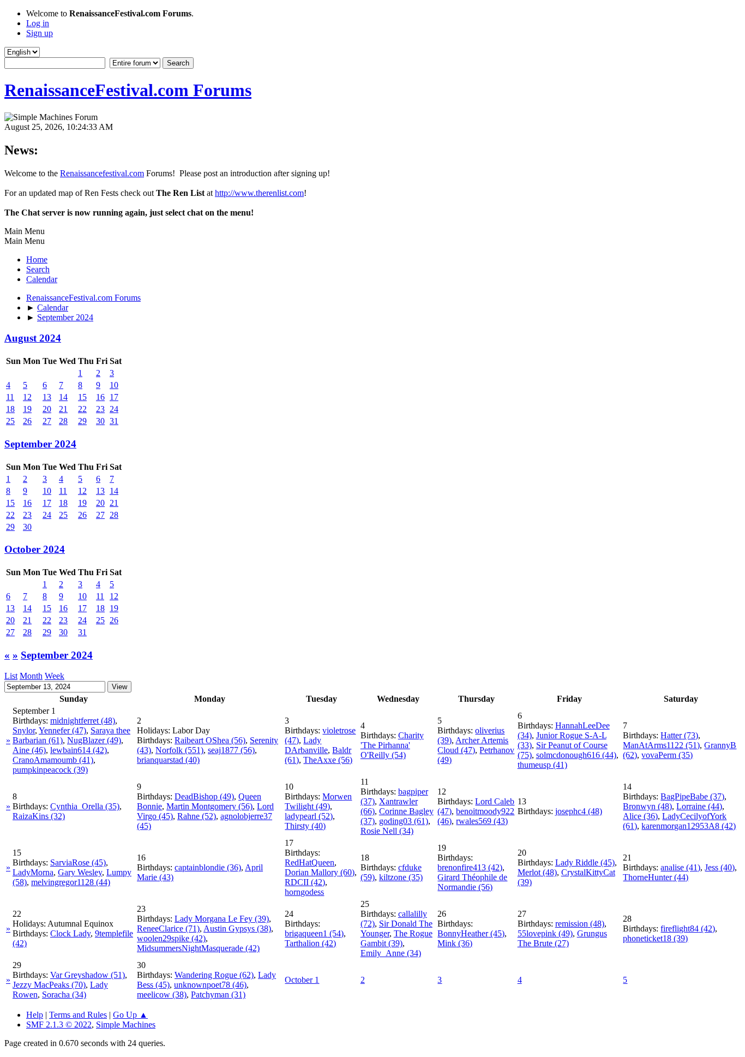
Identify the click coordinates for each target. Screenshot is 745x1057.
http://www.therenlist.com (259, 193)
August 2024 (32, 338)
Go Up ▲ (130, 1014)
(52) (196, 816)
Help (34, 1014)
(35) (667, 755)
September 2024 (40, 444)
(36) (640, 816)
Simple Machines (125, 1024)
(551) (179, 750)
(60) (320, 872)
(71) (168, 928)
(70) (49, 984)
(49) (94, 740)
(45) (78, 862)
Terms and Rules (78, 1014)
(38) (237, 928)
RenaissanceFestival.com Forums (127, 90)
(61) (403, 821)
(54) (392, 745)
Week (54, 675)
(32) (39, 816)
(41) (53, 760)
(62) (214, 975)
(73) (679, 735)
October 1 (302, 979)
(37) (692, 796)
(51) (661, 745)
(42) (78, 750)
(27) (562, 938)
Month (31, 675)
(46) (29, 750)
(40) (168, 760)
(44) (576, 755)
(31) (218, 994)
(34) (387, 830)
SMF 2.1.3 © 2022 (59, 1024)
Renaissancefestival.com (102, 173)
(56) (210, 740)
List (10, 675)
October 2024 (34, 549)
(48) (82, 720)
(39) (50, 769)
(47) (62, 730)
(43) (482, 821)
